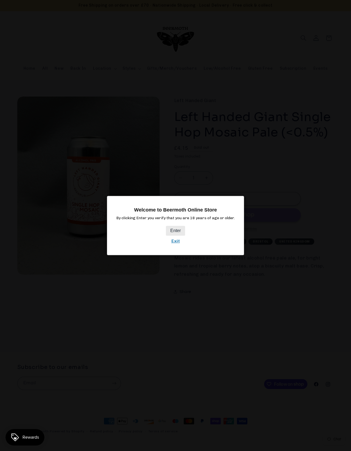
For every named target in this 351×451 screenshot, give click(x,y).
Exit (175, 241)
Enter (175, 231)
